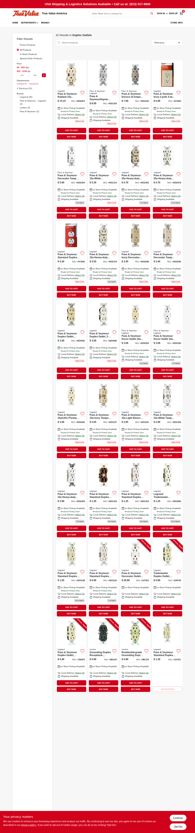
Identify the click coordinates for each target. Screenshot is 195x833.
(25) (26, 97)
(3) (33, 102)
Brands (45, 23)
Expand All (33, 84)
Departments (28, 23)
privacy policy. (28, 825)
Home (15, 23)
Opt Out (178, 826)
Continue (178, 818)
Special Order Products (31, 58)
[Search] (152, 13)
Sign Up (173, 13)
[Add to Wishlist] (82, 92)
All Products (25, 50)
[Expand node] (17, 88)
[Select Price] (44, 75)
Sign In (161, 13)
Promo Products (27, 45)
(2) (25, 107)
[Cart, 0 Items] (181, 13)
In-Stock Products (28, 54)
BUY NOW (71, 137)
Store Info (176, 23)
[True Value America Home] (26, 13)
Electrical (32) (25, 88)
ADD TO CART (71, 130)
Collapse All (22, 84)
